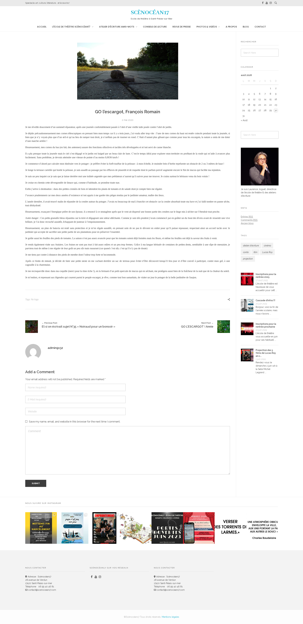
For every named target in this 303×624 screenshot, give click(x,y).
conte (246, 252)
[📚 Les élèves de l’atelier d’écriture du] (136, 528)
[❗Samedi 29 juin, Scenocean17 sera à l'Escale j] (41, 528)
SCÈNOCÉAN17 (150, 12)
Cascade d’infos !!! (265, 300)
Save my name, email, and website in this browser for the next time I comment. (74, 421)
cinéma (267, 245)
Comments (249, 220)
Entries (247, 216)
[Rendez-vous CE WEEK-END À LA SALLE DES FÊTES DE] (199, 528)
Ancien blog (247, 223)
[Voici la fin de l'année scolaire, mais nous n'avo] (72, 528)
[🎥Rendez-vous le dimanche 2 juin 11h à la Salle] (104, 528)
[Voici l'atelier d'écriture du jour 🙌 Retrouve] (230, 528)
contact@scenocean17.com (41, 590)
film (255, 252)
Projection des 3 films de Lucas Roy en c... (266, 353)
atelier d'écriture (251, 245)
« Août (244, 120)
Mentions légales (170, 617)
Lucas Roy (267, 252)
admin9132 (55, 348)
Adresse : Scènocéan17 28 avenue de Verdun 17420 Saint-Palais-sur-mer (38, 580)
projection (248, 258)
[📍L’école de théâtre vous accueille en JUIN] (167, 528)
